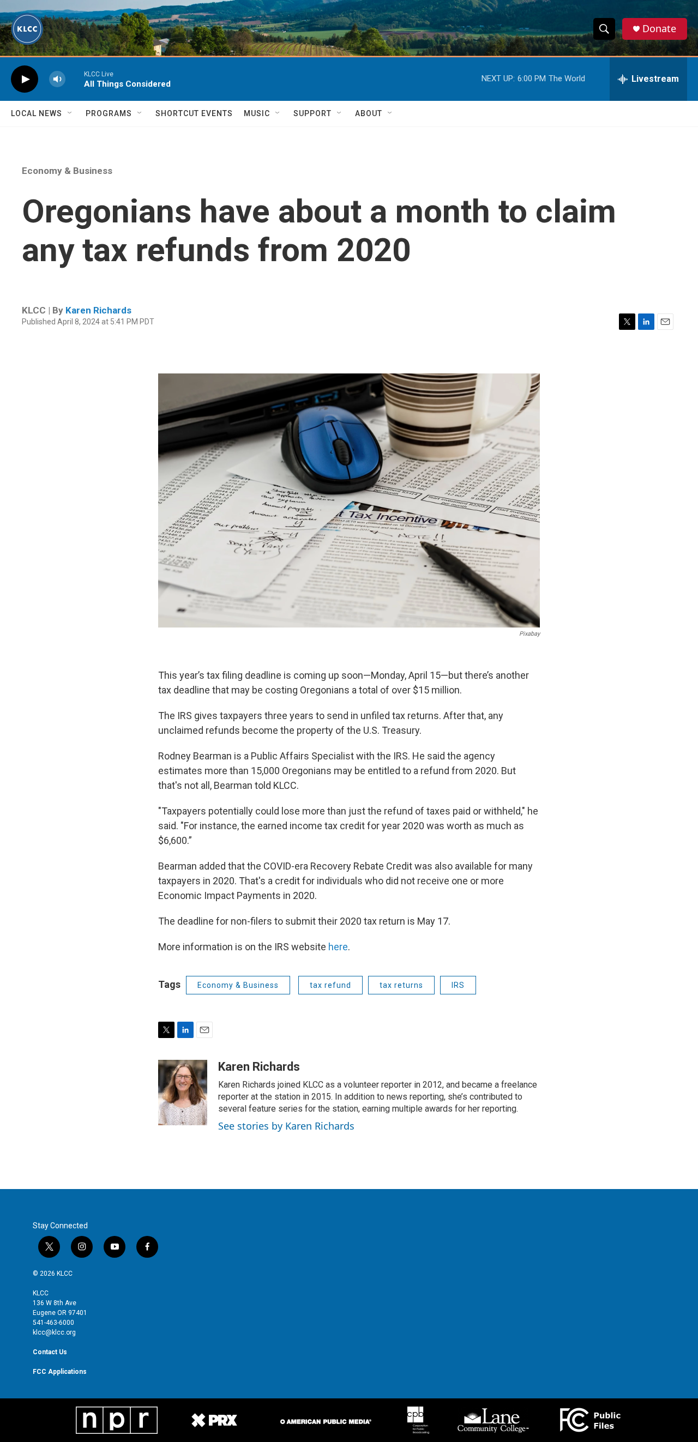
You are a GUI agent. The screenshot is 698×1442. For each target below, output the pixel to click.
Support (312, 113)
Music (257, 113)
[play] (24, 79)
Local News (36, 113)
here (338, 946)
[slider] (74, 79)
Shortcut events (194, 113)
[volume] (57, 79)
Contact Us (50, 1352)
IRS (458, 985)
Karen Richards (98, 310)
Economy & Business (67, 170)
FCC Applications (60, 1371)
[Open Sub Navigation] (70, 113)
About (368, 113)
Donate (659, 28)
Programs (109, 113)
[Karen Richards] (182, 1092)
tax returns (401, 985)
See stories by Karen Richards (286, 1125)
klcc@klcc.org (54, 1332)
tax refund (330, 985)
